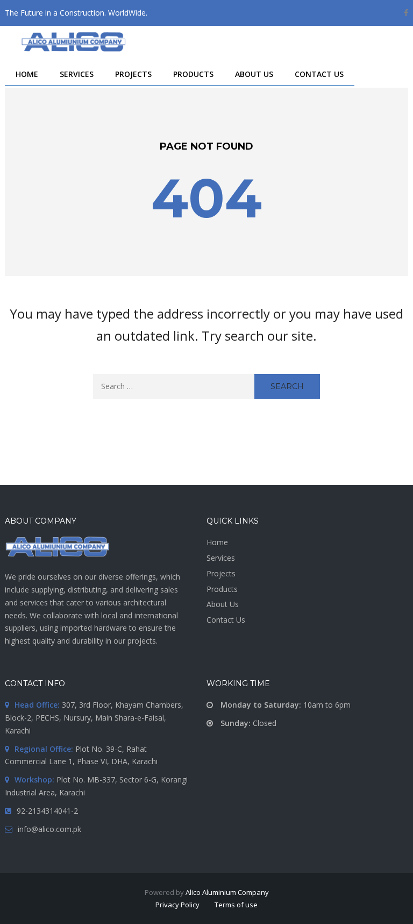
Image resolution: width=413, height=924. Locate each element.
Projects (221, 573)
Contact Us (225, 620)
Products (222, 589)
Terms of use (236, 904)
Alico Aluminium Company (227, 892)
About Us (222, 604)
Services (220, 558)
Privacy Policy (177, 904)
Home (217, 542)
